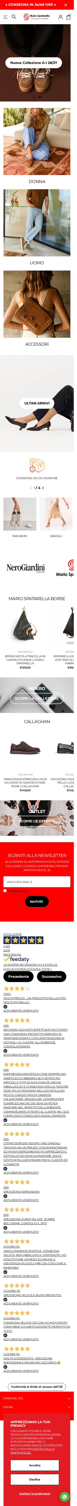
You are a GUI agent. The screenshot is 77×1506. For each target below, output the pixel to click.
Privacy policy (18, 890)
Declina (34, 1479)
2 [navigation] (41, 97)
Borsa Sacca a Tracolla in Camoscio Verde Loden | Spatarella (25, 659)
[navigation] (31, 488)
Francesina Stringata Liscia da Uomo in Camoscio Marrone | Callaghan (25, 782)
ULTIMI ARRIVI (37, 403)
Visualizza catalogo (5, 17)
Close (65, 5)
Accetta (34, 1465)
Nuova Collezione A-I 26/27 (36, 63)
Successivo (51, 977)
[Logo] (25, 568)
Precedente (18, 977)
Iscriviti (37, 901)
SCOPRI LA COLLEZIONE (37, 698)
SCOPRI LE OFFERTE (37, 821)
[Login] (61, 17)
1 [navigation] (34, 97)
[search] (14, 17)
